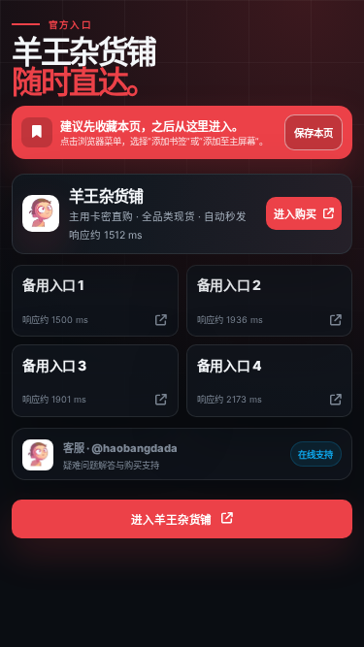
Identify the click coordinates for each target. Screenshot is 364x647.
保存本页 (313, 133)
